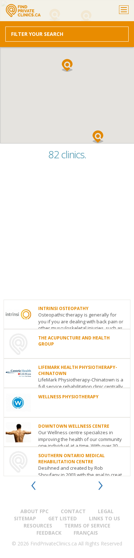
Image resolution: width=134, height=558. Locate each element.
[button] (67, 65)
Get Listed (62, 518)
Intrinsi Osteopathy (63, 308)
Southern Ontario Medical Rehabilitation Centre (71, 459)
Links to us (104, 518)
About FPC (34, 511)
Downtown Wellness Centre (73, 426)
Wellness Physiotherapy (68, 397)
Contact (73, 511)
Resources (38, 525)
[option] (67, 388)
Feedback (48, 532)
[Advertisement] (67, 232)
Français (86, 532)
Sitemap (25, 518)
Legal (106, 511)
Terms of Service (87, 525)
